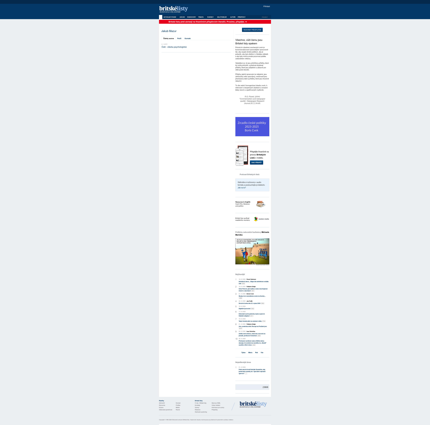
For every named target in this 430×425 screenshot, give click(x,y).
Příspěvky (241, 17)
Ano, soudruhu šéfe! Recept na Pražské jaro (253, 327)
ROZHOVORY (191, 17)
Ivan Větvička (251, 331)
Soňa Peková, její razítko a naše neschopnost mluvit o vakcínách (253, 290)
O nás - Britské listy (200, 403)
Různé (178, 410)
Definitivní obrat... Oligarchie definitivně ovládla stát (254, 282)
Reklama (197, 410)
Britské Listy (253, 404)
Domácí (178, 403)
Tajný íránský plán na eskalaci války (252, 321)
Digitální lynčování (246, 309)
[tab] (169, 38)
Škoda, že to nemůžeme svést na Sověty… (252, 297)
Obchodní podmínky (201, 412)
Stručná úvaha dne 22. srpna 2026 (251, 303)
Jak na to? (242, 187)
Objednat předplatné (252, 30)
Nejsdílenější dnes (243, 362)
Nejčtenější (240, 274)
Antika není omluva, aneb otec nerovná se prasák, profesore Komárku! (252, 335)
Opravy (197, 407)
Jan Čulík (250, 301)
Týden (243, 352)
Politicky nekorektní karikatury (252, 233)
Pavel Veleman (251, 279)
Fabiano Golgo (251, 286)
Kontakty (197, 405)
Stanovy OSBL (216, 403)
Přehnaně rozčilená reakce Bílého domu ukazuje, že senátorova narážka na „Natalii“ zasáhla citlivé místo (253, 343)
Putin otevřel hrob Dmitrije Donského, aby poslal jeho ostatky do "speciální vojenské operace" (252, 371)
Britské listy (174, 9)
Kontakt (188, 38)
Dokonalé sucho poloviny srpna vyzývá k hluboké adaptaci (252, 315)
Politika (178, 405)
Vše (262, 352)
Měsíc (250, 352)
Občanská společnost (165, 410)
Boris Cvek (250, 294)
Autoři (232, 17)
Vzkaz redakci (216, 405)
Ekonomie (162, 405)
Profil (179, 38)
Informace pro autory (218, 407)
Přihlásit (266, 6)
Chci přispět (256, 162)
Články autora (168, 38)
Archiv (182, 17)
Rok (256, 352)
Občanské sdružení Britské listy (180, 420)
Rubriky (210, 17)
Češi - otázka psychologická (174, 46)
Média (178, 407)
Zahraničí (162, 403)
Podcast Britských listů (249, 174)
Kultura (161, 407)
